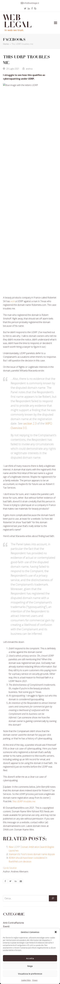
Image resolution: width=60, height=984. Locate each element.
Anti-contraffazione (13, 922)
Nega (30, 966)
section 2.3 (30, 423)
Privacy (35, 980)
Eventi (6, 926)
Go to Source (9, 867)
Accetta (30, 958)
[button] (55, 932)
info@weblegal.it (31, 3)
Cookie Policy (26, 980)
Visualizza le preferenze (30, 973)
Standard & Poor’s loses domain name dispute (32, 854)
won (12, 301)
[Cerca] (53, 898)
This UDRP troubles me (23, 801)
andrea (29, 68)
